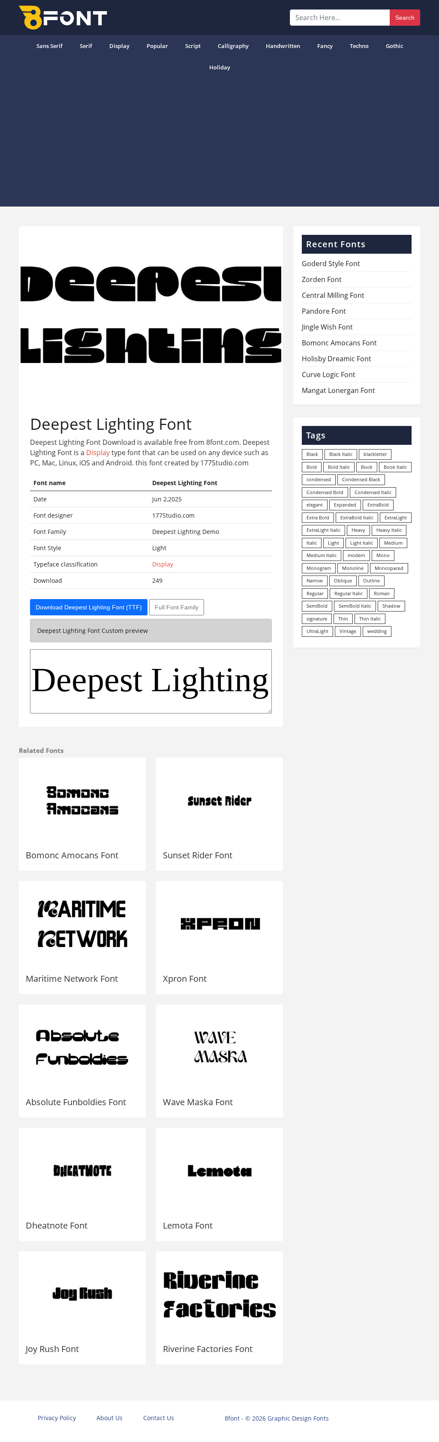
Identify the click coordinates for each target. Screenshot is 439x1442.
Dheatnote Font (56, 1225)
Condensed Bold (325, 492)
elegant (315, 504)
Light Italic (361, 543)
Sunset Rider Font (197, 855)
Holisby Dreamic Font (336, 358)
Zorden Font (322, 279)
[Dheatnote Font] (82, 1171)
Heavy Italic (389, 530)
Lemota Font (188, 1225)
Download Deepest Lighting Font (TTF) (89, 607)
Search (405, 17)
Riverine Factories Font (208, 1349)
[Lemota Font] (219, 1171)
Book (367, 467)
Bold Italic (339, 467)
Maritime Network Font (72, 978)
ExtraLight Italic (323, 530)
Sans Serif (49, 46)
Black (312, 454)
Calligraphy (233, 46)
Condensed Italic (373, 492)
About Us (109, 1418)
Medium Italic (322, 555)
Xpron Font (185, 978)
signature (317, 618)
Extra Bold (318, 517)
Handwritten (283, 46)
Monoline (353, 568)
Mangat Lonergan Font (338, 390)
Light (333, 543)
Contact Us (158, 1418)
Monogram (319, 568)
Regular (315, 593)
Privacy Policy (57, 1418)
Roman (382, 593)
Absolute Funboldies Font (76, 1102)
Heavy (358, 530)
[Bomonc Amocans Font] (82, 800)
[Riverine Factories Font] (219, 1294)
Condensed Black (361, 479)
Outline (371, 580)
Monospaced (389, 568)
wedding (377, 631)
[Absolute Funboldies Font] (82, 1047)
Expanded (345, 504)
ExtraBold (378, 504)
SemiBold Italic (355, 606)
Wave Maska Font (198, 1102)
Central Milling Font (333, 295)
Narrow (315, 580)
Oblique (343, 580)
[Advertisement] (219, 142)
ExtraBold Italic (356, 517)
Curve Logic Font (328, 374)
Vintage (348, 631)
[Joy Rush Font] (82, 1294)
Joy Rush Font (52, 1349)
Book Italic (395, 467)
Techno (359, 46)
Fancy (325, 46)
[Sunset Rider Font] (219, 800)
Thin (343, 618)
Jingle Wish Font (327, 327)
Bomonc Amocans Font (72, 855)
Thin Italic (370, 618)
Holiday (219, 67)
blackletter (375, 454)
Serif (86, 46)
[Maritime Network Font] (82, 924)
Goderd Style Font (331, 263)
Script (193, 46)
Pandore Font (324, 311)
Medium (393, 543)
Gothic (394, 46)
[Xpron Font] (219, 924)
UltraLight (317, 631)
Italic (312, 543)
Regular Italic (348, 593)
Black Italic (340, 454)
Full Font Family (176, 607)
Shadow (391, 606)
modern (356, 555)
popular (157, 46)
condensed (319, 479)
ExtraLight (396, 517)
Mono (383, 555)
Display (119, 46)
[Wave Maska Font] (219, 1047)
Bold (312, 467)
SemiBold (317, 606)
